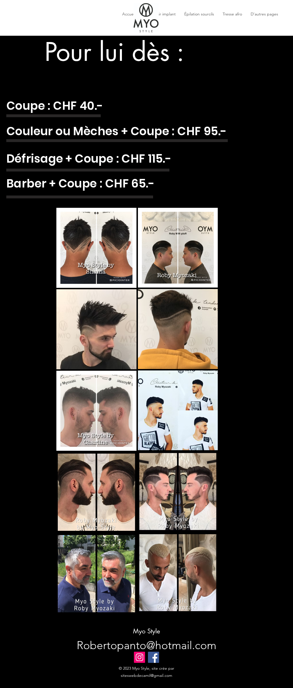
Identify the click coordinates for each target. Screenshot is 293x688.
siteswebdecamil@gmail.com (146, 675)
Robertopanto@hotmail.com (146, 645)
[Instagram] (139, 657)
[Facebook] (153, 657)
